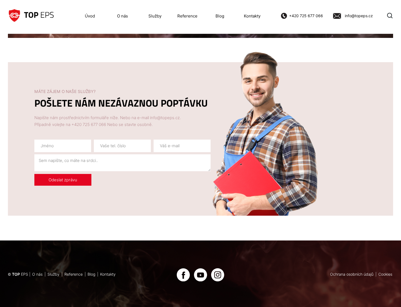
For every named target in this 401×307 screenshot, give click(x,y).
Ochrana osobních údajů (351, 274)
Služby (154, 16)
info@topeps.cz (359, 16)
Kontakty (252, 16)
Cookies (385, 274)
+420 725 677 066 (306, 16)
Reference (187, 16)
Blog (220, 16)
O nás (122, 16)
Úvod (90, 16)
